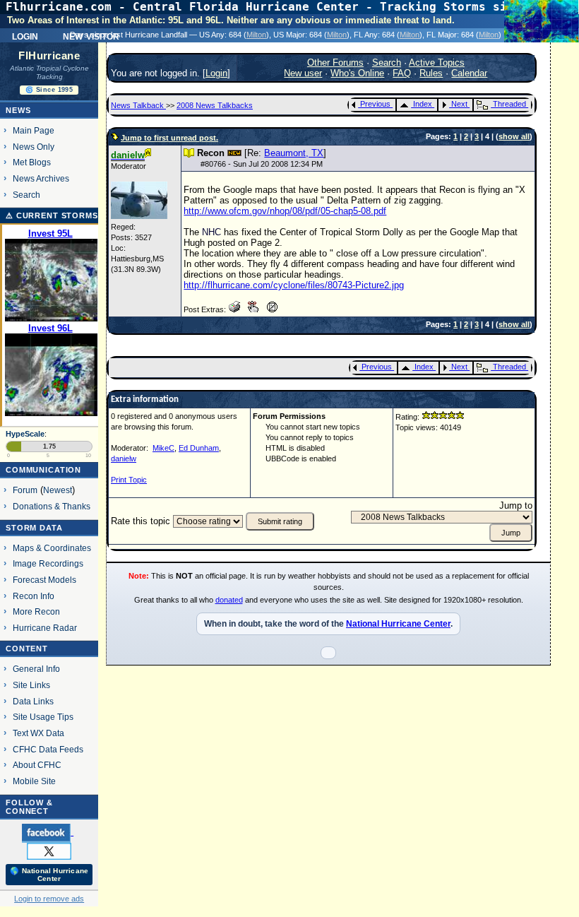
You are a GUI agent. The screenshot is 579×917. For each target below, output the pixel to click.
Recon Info (33, 596)
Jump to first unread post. (169, 138)
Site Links (31, 685)
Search (26, 194)
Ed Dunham (199, 448)
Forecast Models (44, 579)
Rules (431, 73)
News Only (33, 146)
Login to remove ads (49, 898)
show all (514, 136)
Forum (25, 490)
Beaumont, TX (293, 153)
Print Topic (129, 479)
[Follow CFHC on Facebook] (47, 832)
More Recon (36, 611)
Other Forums (335, 62)
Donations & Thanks (51, 506)
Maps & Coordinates (52, 547)
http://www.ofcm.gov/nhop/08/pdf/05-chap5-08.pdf (285, 211)
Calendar (469, 73)
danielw (123, 458)
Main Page (33, 130)
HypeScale (25, 434)
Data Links (33, 701)
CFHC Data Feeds (48, 749)
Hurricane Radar (45, 627)
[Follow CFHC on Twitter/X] (49, 851)
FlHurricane (49, 55)
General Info (36, 668)
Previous (375, 104)
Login (25, 35)
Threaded (509, 104)
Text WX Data (38, 733)
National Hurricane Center (398, 624)
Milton (256, 34)
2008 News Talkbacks (215, 105)
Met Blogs (32, 162)
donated (229, 600)
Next (459, 104)
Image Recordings (48, 563)
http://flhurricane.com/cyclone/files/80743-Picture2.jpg (294, 285)
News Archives (41, 178)
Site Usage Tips (43, 716)
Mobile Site (34, 781)
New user (303, 73)
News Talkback (138, 105)
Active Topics (437, 62)
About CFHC (37, 764)
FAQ (402, 73)
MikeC (163, 448)
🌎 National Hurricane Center (49, 874)
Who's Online (357, 73)
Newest (57, 490)
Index (422, 104)
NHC (211, 232)
